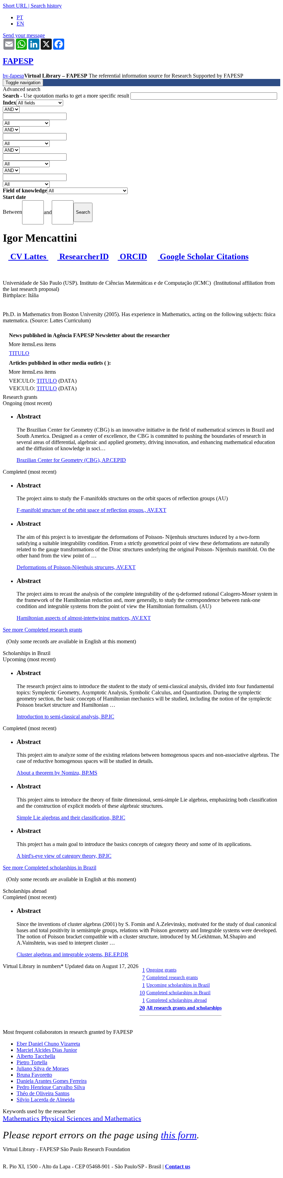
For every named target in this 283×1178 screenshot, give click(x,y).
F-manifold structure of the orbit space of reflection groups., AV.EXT (91, 510)
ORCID (132, 256)
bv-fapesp (13, 76)
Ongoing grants (161, 970)
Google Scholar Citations (203, 256)
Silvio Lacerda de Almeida (46, 1100)
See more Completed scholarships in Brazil (49, 867)
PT (20, 17)
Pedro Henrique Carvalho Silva (51, 1087)
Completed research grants (172, 977)
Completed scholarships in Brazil (178, 992)
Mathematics (22, 1118)
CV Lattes (28, 256)
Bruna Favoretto (34, 1075)
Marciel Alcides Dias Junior (47, 1050)
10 (142, 993)
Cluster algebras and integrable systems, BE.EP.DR (72, 954)
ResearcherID (83, 256)
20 (142, 1008)
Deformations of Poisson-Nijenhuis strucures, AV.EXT (76, 567)
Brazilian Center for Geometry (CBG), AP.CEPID (71, 460)
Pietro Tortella (32, 1062)
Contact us (177, 1166)
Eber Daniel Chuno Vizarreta (48, 1044)
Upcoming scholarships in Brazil (178, 985)
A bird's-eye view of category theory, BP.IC (64, 856)
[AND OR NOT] (11, 109)
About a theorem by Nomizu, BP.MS (57, 773)
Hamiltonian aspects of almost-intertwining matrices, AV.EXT (84, 618)
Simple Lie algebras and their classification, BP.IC (71, 817)
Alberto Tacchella (36, 1056)
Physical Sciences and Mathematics (91, 1118)
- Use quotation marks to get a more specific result (66, 96)
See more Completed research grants (42, 630)
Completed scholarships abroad (176, 1000)
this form (179, 1134)
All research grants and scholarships (184, 1007)
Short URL (15, 6)
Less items (44, 344)
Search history (46, 6)
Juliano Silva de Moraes (43, 1068)
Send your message (24, 35)
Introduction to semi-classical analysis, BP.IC (65, 716)
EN (20, 24)
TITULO (19, 353)
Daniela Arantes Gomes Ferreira (52, 1081)
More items (21, 344)
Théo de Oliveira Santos (43, 1093)
